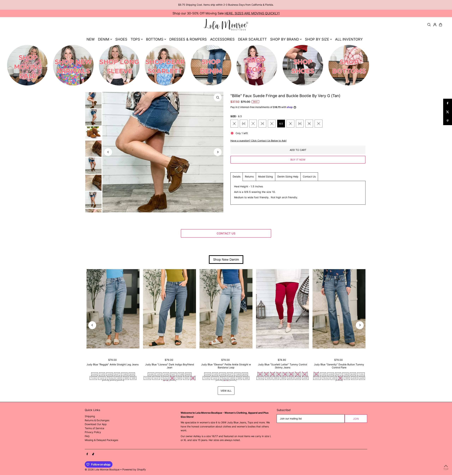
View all (226, 390)
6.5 (243, 123)
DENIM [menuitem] (103, 39)
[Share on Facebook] (447, 103)
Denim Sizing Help (287, 176)
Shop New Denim (226, 259)
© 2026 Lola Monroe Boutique (102, 469)
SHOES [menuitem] (121, 39)
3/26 (109, 374)
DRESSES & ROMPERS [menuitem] (188, 39)
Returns (249, 176)
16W (126, 378)
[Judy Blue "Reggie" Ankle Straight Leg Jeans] (113, 308)
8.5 (281, 123)
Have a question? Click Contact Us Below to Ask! (258, 140)
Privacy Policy (93, 432)
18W (133, 378)
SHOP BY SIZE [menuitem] (317, 39)
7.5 (262, 123)
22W (298, 378)
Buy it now (297, 159)
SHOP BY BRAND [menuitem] (284, 39)
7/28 (124, 374)
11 (318, 123)
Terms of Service (94, 428)
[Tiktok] (93, 454)
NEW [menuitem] (91, 39)
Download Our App (96, 424)
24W (305, 378)
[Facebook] (87, 454)
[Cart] (440, 24)
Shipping (90, 416)
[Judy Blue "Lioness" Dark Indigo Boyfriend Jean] (169, 308)
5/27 (117, 374)
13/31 (102, 378)
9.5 (300, 123)
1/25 (102, 374)
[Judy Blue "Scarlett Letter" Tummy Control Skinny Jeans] (282, 308)
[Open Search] (429, 24)
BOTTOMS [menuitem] (154, 39)
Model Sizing (265, 176)
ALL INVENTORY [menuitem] (349, 39)
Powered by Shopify (134, 469)
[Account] (434, 24)
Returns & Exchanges (97, 420)
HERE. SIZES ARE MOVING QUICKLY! (252, 13)
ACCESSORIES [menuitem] (222, 39)
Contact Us (309, 176)
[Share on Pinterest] (447, 120)
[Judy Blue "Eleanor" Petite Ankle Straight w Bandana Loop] (226, 308)
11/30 (93, 378)
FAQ (87, 436)
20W (290, 378)
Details (236, 176)
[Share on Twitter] (447, 112)
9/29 (132, 374)
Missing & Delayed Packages (101, 440)
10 (309, 123)
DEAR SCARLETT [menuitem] (252, 39)
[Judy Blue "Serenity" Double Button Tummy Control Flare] (339, 308)
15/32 (111, 378)
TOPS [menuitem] (135, 39)
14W (119, 378)
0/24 (94, 374)
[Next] (218, 152)
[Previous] (108, 152)
